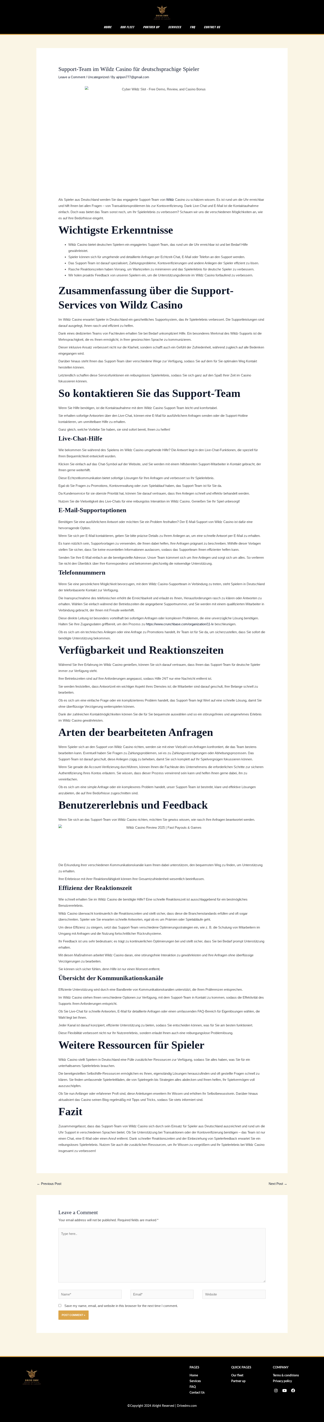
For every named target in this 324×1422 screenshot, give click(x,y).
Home (108, 27)
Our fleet (127, 27)
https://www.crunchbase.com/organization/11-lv (180, 624)
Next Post (278, 1184)
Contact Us (212, 27)
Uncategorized (98, 77)
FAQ (192, 27)
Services (174, 27)
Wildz (170, 199)
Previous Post (49, 1184)
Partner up (151, 27)
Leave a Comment (71, 77)
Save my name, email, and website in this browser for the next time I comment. (121, 1306)
